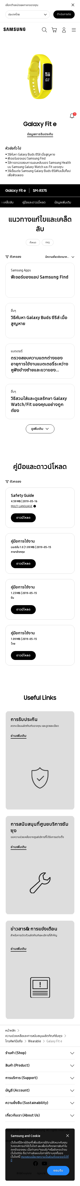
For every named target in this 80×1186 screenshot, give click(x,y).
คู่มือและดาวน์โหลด (34, 202)
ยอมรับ (58, 1170)
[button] (40, 280)
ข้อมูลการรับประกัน (40, 134)
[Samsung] (13, 29)
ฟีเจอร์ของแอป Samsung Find (27, 158)
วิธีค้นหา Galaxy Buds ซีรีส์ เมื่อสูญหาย (31, 154)
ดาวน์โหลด (23, 518)
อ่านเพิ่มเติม (18, 736)
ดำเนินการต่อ (64, 14)
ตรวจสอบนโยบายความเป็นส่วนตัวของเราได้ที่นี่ (40, 1158)
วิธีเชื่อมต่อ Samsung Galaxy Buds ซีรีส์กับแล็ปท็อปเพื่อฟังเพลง (39, 173)
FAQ (48, 242)
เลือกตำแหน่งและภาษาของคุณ (21, 5)
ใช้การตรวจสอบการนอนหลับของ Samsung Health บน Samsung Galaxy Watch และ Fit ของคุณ (39, 165)
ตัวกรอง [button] (15, 257)
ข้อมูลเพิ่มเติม (62, 202)
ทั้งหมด (33, 242)
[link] (72, 116)
